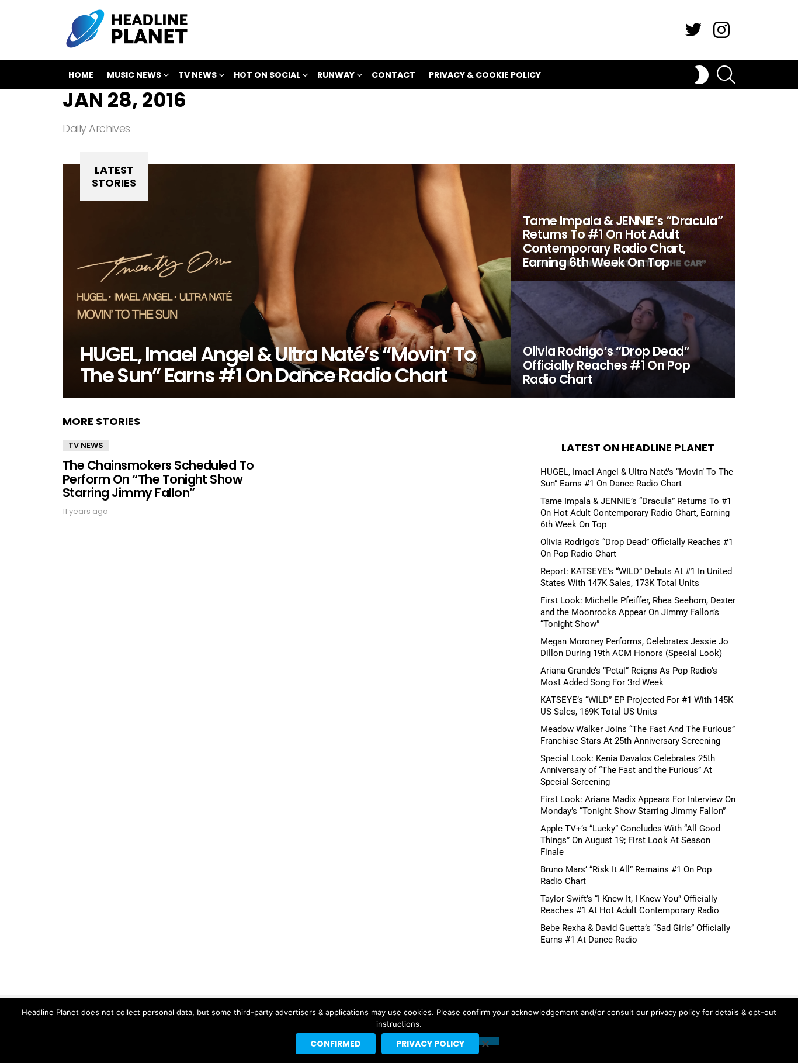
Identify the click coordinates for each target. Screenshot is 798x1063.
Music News (134, 75)
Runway (336, 75)
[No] (484, 1041)
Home (80, 75)
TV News (197, 75)
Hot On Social (267, 75)
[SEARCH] (726, 74)
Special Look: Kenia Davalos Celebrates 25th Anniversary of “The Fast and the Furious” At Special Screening (627, 770)
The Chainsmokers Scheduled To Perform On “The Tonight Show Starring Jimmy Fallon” (158, 479)
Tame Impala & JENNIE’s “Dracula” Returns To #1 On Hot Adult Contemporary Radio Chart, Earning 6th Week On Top (635, 513)
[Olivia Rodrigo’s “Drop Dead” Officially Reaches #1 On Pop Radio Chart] (623, 339)
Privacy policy (430, 1044)
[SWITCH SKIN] (701, 74)
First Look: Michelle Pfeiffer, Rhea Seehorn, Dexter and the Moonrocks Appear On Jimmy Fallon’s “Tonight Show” (637, 612)
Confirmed (335, 1044)
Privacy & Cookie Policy (485, 75)
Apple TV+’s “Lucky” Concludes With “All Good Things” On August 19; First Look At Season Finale (630, 840)
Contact (393, 75)
